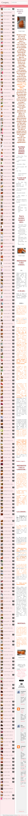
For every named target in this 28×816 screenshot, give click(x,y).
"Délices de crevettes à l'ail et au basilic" (11, 340)
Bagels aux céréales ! (7, 186)
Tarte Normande (6, 29)
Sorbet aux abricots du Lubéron (9, 651)
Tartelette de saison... (7, 761)
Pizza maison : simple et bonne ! (9, 142)
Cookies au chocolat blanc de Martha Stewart (12, 577)
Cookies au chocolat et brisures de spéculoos (11, 189)
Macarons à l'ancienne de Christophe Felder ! (12, 410)
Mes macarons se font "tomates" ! (10, 229)
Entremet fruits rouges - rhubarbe (9, 581)
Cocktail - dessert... (7, 775)
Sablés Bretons (6, 781)
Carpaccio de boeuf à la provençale (10, 323)
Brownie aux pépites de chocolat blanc (10, 728)
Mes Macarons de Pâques (8, 751)
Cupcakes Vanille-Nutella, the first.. (10, 711)
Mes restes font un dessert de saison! (10, 748)
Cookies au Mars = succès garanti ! (10, 795)
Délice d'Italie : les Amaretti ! (9, 755)
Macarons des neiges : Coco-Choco (10, 236)
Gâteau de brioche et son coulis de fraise (11, 460)
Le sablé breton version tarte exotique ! (10, 507)
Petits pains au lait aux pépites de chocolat (11, 52)
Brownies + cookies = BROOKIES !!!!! (11, 219)
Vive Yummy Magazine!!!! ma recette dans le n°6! (12, 517)
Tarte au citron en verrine (8, 119)
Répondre (23, 704)
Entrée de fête (6, 745)
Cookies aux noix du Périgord (9, 584)
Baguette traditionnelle (7, 587)
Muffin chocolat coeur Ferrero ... (9, 497)
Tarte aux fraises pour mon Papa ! (10, 22)
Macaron (23, 672)
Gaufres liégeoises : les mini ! (9, 316)
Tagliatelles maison (7, 648)
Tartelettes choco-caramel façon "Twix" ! (11, 206)
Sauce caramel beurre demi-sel (9, 678)
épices (21, 678)
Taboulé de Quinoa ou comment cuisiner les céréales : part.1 (14, 440)
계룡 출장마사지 (23, 775)
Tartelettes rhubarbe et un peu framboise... (11, 159)
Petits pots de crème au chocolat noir (10, 681)
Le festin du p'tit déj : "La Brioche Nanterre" (11, 196)
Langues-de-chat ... (7, 35)
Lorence (22, 708)
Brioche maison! (6, 19)
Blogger (19, 815)
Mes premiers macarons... (8, 792)
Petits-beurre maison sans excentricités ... (11, 477)
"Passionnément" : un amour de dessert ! (11, 464)
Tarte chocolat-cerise (7, 136)
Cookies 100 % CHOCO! (8, 735)
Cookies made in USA (8, 768)
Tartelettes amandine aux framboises (10, 249)
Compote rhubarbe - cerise (8, 306)
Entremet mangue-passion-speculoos (10, 106)
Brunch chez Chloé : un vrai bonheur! (10, 397)
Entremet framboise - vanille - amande (10, 400)
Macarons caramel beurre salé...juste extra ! (11, 169)
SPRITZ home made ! (7, 59)
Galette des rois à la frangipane (9, 45)
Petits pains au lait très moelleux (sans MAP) (12, 658)
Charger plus (21, 811)
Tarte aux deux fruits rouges (9, 166)
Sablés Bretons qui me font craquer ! (10, 283)
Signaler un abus (24, 815)
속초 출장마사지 (23, 780)
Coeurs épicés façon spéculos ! (9, 454)
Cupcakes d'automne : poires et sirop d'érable (11, 571)
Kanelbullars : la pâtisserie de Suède (10, 624)
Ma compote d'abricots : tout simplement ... (11, 326)
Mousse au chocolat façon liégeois (10, 146)
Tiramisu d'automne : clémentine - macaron (11, 273)
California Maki (6, 480)
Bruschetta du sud (7, 634)
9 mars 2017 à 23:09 (23, 694)
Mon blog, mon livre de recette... (9, 798)
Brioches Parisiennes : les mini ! (9, 551)
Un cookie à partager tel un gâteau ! (10, 263)
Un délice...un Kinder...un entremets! (10, 544)
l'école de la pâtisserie (21, 669)
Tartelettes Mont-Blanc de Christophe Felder (11, 55)
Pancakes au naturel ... (7, 407)
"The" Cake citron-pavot (8, 112)
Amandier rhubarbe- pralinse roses (10, 96)
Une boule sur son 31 (7, 510)
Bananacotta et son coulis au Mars (10, 447)
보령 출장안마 (23, 765)
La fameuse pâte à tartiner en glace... (10, 641)
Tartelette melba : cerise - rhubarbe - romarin (11, 303)
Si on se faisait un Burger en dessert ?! (10, 199)
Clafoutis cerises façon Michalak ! (10, 86)
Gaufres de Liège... (7, 674)
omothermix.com (23, 692)
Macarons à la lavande (7, 12)
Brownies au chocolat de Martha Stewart (11, 132)
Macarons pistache (7, 69)
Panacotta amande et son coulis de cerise (11, 721)
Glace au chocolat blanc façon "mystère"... (11, 691)
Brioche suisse (6, 109)
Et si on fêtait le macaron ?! (8, 193)
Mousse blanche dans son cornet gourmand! (11, 731)
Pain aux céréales (7, 638)
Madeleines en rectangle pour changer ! (10, 233)
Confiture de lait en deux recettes (9, 554)
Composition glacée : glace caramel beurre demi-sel (13, 671)
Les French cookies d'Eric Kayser (10, 72)
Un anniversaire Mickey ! (8, 25)
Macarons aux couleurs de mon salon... (10, 788)
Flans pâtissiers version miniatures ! (10, 597)
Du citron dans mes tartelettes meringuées (11, 173)
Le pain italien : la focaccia (8, 654)
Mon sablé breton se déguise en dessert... (11, 778)
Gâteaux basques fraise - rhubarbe (10, 387)
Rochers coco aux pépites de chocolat (10, 122)
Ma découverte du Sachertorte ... (9, 320)
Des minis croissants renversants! (10, 413)
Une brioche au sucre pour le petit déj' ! (10, 300)
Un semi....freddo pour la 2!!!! (9, 574)
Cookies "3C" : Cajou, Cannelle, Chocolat (11, 417)
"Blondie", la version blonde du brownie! (11, 76)
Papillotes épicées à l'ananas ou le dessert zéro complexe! (14, 484)
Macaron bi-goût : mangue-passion (10, 116)
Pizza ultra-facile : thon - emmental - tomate (11, 607)
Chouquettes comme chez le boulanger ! (11, 423)
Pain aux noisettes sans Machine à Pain (10, 698)
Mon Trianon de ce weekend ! (9, 758)
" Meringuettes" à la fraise (8, 156)
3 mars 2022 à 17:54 (23, 749)
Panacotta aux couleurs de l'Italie (9, 715)
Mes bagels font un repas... (8, 738)
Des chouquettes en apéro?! (8, 541)
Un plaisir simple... (7, 771)
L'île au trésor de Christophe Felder (10, 524)
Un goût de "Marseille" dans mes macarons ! (11, 343)
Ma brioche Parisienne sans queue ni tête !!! (11, 276)
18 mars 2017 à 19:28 (23, 710)
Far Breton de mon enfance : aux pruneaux (11, 270)
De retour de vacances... (8, 611)
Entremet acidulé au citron (8, 628)
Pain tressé (5, 688)
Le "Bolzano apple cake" (8, 668)
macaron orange (21, 673)
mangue (23, 676)
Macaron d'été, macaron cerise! (9, 179)
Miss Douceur (23, 726)
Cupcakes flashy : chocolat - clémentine (11, 557)
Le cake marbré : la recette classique (10, 377)
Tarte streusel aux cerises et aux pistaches (11, 357)
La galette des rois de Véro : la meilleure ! (11, 487)
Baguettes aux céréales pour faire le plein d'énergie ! (13, 243)
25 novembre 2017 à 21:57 (23, 729)
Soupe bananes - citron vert (8, 434)
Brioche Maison (6, 785)
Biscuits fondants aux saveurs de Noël (10, 564)
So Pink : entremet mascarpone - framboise (11, 42)
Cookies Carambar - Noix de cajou (10, 705)
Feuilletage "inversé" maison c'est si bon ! (11, 494)
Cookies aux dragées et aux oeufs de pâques (11, 99)
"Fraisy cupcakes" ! (7, 383)
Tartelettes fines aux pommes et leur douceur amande (13, 490)
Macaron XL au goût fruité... (9, 694)
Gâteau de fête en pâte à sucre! (9, 253)
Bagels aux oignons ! (7, 520)
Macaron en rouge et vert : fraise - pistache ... (12, 427)
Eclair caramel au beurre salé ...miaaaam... (11, 152)
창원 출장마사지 (23, 769)
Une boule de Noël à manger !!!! (9, 139)
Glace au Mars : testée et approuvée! (10, 684)
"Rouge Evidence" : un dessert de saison (11, 403)
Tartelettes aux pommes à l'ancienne (10, 604)
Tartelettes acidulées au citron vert (9, 126)
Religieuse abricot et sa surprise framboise (11, 176)
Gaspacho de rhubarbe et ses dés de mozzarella (12, 631)
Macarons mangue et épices (8, 9)
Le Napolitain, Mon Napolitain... (9, 701)
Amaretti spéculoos (7, 92)
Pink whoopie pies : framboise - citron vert (11, 360)
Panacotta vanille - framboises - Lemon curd (11, 313)
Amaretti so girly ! (7, 591)
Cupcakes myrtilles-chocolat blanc (10, 266)
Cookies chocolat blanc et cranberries (10, 39)
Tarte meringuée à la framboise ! (9, 15)
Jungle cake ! (6, 102)
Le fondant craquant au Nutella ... (9, 531)
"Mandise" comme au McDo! (9, 457)
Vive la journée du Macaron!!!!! (9, 420)
